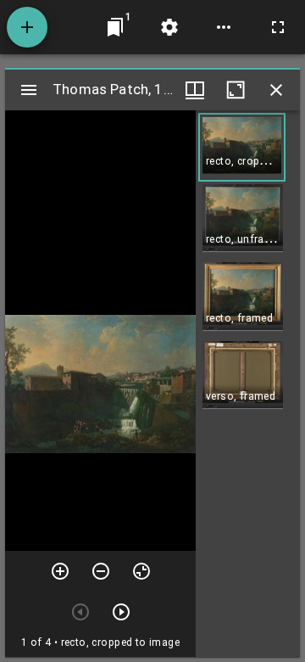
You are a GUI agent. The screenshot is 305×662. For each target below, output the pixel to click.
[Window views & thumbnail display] (195, 90)
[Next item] (121, 612)
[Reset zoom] (141, 571)
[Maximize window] (235, 90)
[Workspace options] (223, 27)
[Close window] (276, 90)
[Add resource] (27, 27)
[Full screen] (278, 27)
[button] (241, 147)
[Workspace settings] (169, 27)
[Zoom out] (100, 571)
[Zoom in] (60, 571)
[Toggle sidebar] (28, 90)
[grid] (248, 383)
